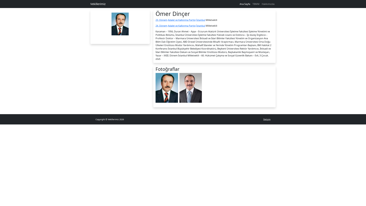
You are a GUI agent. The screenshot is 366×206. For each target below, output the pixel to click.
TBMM (255, 4)
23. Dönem (161, 20)
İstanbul (200, 20)
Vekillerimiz (98, 4)
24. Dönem (161, 25)
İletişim (266, 119)
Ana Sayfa (245, 4)
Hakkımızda (268, 4)
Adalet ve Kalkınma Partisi (182, 20)
